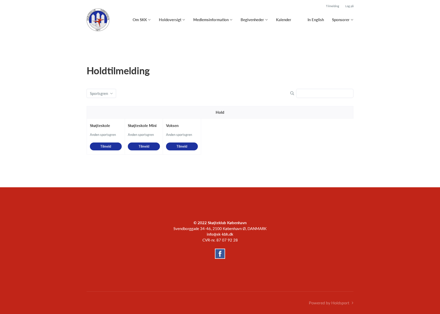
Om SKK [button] (140, 19)
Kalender (283, 19)
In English (316, 19)
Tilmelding (332, 6)
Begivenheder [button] (252, 19)
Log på (349, 6)
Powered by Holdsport (329, 302)
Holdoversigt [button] (170, 19)
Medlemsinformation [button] (211, 19)
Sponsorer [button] (341, 19)
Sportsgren (99, 93)
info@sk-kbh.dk (220, 234)
